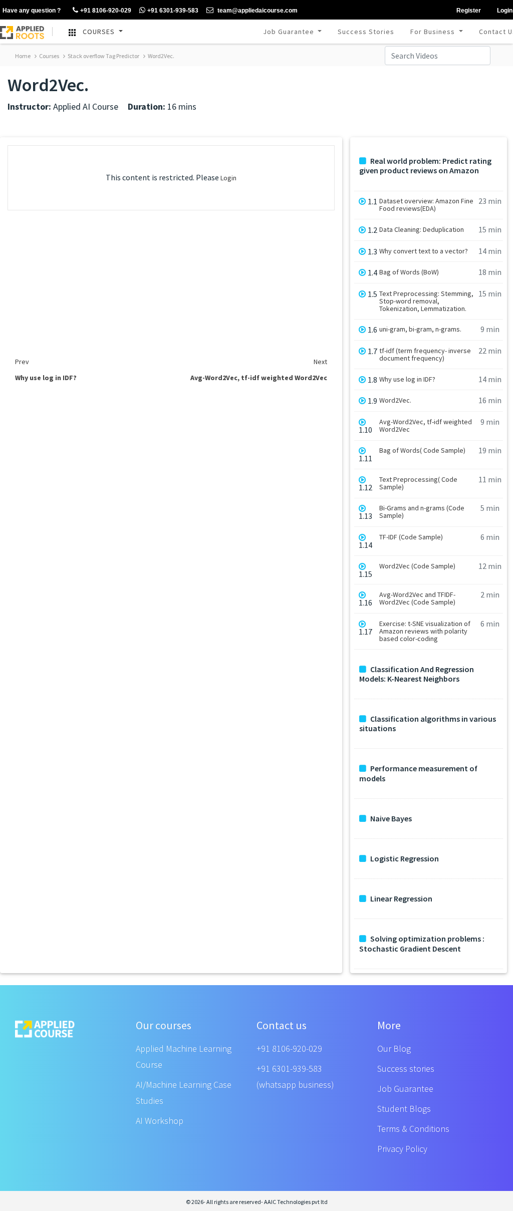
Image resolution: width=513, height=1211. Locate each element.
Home (23, 56)
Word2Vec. (160, 56)
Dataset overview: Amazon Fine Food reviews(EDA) (426, 204)
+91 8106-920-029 (289, 1048)
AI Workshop (159, 1120)
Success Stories (366, 31)
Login (228, 177)
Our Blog (394, 1048)
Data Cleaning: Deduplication (421, 229)
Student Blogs (404, 1108)
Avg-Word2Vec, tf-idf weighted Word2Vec (425, 425)
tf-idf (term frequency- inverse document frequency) (425, 354)
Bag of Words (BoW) (409, 272)
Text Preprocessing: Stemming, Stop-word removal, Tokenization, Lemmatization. (426, 301)
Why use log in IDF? (407, 379)
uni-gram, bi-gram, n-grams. (420, 329)
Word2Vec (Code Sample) (417, 566)
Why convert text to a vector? (423, 251)
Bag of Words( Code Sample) (422, 450)
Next (320, 361)
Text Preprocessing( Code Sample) (418, 483)
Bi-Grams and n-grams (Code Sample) (421, 511)
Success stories (405, 1068)
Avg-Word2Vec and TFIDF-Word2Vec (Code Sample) (417, 598)
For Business (433, 31)
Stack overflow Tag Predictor (103, 56)
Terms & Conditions (413, 1128)
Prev (22, 361)
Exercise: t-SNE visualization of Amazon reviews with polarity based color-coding (424, 631)
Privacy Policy (402, 1148)
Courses (48, 56)
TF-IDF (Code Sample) (411, 537)
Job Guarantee (289, 31)
